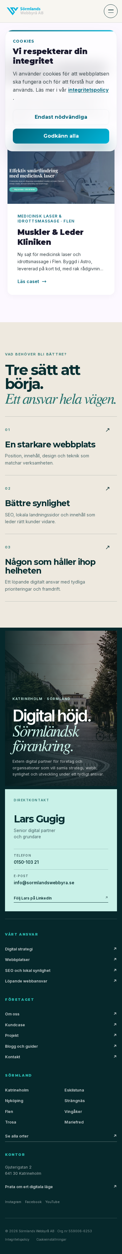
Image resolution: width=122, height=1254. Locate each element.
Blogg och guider (61, 1046)
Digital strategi (61, 949)
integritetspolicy (88, 90)
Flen (9, 1111)
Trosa (10, 1122)
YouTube (52, 1202)
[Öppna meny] (111, 11)
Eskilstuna (74, 1090)
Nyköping (14, 1100)
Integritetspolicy (17, 1240)
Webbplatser (61, 959)
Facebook (33, 1202)
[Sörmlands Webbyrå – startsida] (25, 11)
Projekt (61, 1035)
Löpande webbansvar (61, 981)
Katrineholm (16, 1090)
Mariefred (74, 1122)
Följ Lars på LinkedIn (61, 898)
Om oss (61, 1014)
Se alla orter (61, 1136)
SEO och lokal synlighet (61, 970)
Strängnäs (74, 1100)
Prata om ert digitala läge (61, 1186)
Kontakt (61, 1057)
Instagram (13, 1202)
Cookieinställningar (51, 1240)
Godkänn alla (61, 136)
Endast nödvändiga (61, 117)
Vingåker (73, 1111)
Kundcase (61, 1025)
